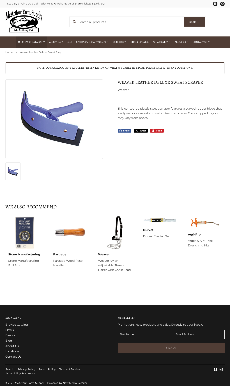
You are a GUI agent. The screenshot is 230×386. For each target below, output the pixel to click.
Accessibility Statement (20, 373)
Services (118, 42)
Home (9, 52)
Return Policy (47, 369)
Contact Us (200, 42)
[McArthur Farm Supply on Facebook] (215, 369)
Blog (8, 340)
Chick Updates (139, 42)
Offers (9, 330)
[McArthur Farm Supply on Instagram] (221, 369)
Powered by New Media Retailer (67, 383)
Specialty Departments (91, 42)
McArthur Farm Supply (29, 383)
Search (197, 22)
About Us (180, 42)
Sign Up (171, 347)
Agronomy (56, 42)
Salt (69, 42)
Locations (12, 351)
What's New (160, 42)
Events (10, 335)
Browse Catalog (32, 42)
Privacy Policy (26, 369)
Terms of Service (69, 369)
